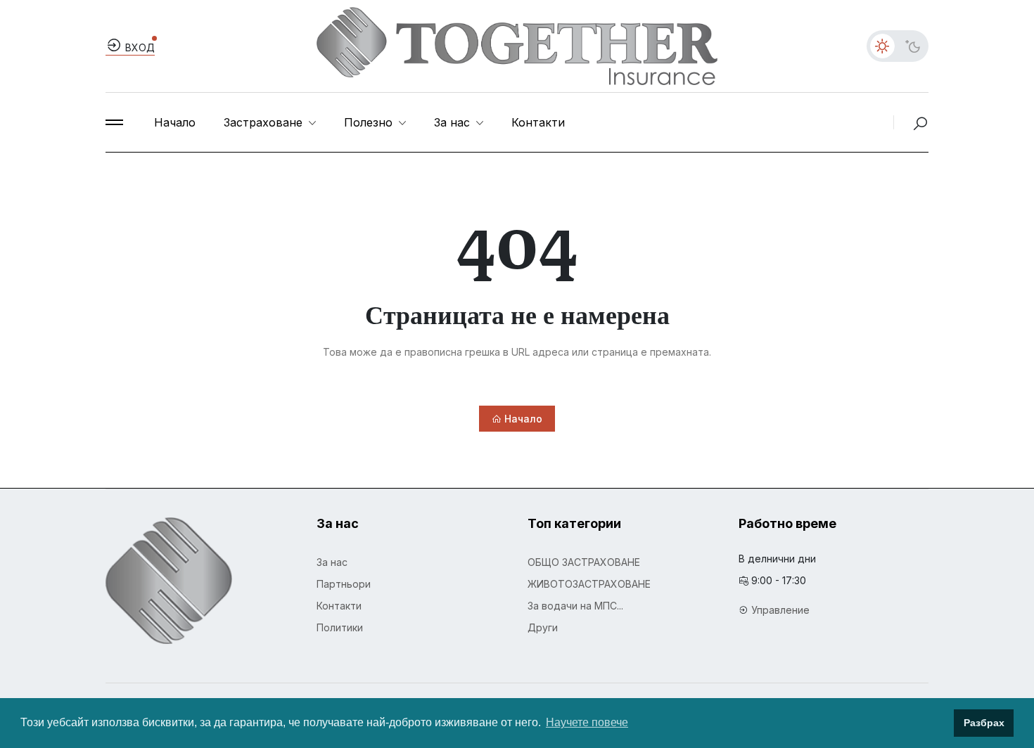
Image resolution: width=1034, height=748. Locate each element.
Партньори (344, 584)
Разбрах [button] (984, 722)
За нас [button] (453, 122)
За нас (332, 562)
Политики (340, 627)
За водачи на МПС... (575, 606)
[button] (114, 122)
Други (543, 627)
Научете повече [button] (587, 722)
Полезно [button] (370, 122)
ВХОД (138, 47)
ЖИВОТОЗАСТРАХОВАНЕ (589, 584)
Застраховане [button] (265, 122)
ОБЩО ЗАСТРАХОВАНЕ (584, 562)
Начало (175, 122)
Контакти (538, 122)
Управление (780, 610)
